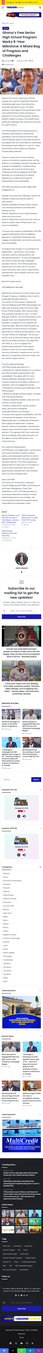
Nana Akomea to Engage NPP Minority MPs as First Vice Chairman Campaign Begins (31, 726)
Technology (7, 956)
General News (8, 895)
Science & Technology (11, 938)
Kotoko (16, 1262)
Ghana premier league (10, 1254)
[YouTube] (21, 1295)
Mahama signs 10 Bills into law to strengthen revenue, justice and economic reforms (32, 1098)
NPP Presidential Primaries (23, 1266)
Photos (5, 927)
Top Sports (7, 967)
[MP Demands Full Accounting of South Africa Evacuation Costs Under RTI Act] (31, 742)
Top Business (8, 960)
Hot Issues (7, 902)
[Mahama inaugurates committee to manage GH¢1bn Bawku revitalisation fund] (35, 1229)
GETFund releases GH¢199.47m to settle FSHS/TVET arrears (30, 517)
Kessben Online (24, 1330)
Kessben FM (24, 1254)
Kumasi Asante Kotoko (29, 1262)
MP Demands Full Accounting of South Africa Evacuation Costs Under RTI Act (31, 753)
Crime (5, 877)
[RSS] (27, 1295)
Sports (5, 949)
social (5, 945)
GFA (19, 1250)
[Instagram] (24, 1295)
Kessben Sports (31, 1258)
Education (7, 884)
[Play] (19, 816)
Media (5, 917)
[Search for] (40, 8)
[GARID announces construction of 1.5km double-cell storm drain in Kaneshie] (35, 1221)
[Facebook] (16, 1295)
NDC (4, 1266)
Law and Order (8, 906)
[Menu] (3, 8)
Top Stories (7, 971)
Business (6, 873)
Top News (7, 963)
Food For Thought (8, 1250)
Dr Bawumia (17, 1246)
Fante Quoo (28, 1246)
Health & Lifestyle (9, 899)
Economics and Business (12, 881)
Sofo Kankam (24, 1270)
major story (7, 913)
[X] (18, 1295)
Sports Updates (9, 953)
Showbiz (6, 942)
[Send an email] (12, 61)
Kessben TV (7, 1262)
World (5, 981)
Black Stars (6, 1246)
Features (6, 891)
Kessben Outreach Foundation (12, 1258)
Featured (6, 888)
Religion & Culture (9, 935)
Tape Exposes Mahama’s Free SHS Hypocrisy (9, 533)
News (12, 23)
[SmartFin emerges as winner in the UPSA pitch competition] (11, 714)
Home (6, 23)
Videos (5, 978)
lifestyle (6, 909)
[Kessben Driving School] (21, 15)
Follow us (6, 1276)
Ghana (25, 1250)
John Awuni (8, 61)
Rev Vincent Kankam (9, 1270)
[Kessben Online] (15, 7)
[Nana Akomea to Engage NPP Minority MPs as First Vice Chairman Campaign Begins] (31, 714)
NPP (10, 1266)
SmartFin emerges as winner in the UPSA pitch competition (11, 724)
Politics (5, 931)
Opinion (6, 924)
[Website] (21, 572)
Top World (7, 974)
